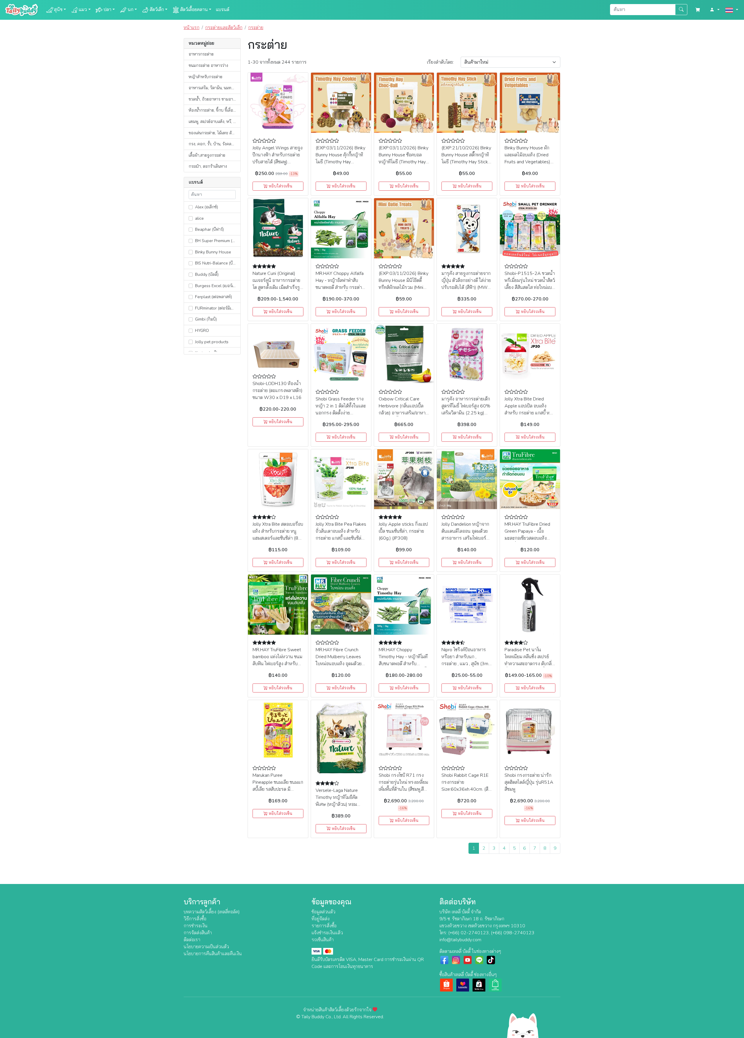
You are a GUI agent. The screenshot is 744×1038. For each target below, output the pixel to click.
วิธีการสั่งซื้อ (195, 919)
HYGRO (201, 330)
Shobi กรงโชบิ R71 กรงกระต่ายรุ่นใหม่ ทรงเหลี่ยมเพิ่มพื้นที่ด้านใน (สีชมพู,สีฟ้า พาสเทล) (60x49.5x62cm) (404, 789)
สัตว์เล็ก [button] (157, 9)
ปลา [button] (107, 9)
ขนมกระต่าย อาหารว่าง (208, 65)
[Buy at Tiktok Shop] (479, 985)
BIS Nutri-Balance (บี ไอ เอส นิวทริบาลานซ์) (217, 263)
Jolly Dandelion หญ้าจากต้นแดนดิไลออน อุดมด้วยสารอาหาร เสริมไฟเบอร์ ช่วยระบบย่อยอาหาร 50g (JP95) (465, 538)
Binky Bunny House (212, 252)
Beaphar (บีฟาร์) (209, 229)
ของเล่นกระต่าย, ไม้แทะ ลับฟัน (214, 133)
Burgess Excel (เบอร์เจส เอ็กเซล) (217, 286)
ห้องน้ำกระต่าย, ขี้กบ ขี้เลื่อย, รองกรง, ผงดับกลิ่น (214, 110)
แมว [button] (83, 9)
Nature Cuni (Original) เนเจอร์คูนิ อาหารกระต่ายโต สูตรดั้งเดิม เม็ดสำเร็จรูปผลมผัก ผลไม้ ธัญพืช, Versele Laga (278, 287)
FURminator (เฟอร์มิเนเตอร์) (217, 308)
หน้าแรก (191, 27)
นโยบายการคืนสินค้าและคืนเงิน (213, 954)
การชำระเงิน (196, 926)
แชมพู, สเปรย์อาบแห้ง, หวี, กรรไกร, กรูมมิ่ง (214, 121)
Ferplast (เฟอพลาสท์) (213, 297)
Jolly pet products (211, 342)
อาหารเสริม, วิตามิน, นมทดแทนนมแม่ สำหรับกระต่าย (214, 88)
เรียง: (440, 62)
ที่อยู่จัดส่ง (321, 919)
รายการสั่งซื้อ (324, 926)
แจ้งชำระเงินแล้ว (327, 933)
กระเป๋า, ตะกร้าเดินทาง (208, 166)
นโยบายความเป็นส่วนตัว (206, 947)
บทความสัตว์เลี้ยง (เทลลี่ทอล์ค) (212, 912)
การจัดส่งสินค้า (198, 933)
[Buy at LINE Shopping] (495, 985)
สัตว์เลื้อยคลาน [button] (194, 9)
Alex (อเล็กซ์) (206, 207)
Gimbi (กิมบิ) (205, 319)
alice (199, 218)
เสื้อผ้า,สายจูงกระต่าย (207, 155)
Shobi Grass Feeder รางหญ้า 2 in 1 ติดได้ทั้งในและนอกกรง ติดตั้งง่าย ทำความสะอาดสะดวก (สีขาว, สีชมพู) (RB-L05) (341, 413)
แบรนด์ (222, 9)
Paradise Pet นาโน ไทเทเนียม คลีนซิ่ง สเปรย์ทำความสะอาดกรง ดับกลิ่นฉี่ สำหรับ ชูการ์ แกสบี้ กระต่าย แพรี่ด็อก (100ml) (530, 664)
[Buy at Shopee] (446, 985)
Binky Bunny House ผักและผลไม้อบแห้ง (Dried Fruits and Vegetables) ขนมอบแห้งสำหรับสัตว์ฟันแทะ (528, 162)
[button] (714, 10)
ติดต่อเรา (192, 940)
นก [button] (130, 9)
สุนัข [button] (58, 9)
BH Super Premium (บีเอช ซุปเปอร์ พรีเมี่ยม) (217, 241)
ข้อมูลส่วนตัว (323, 912)
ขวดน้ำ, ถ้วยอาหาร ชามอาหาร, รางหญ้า (214, 99)
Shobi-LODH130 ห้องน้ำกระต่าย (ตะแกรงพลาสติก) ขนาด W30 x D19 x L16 (278, 390)
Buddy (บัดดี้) (206, 274)
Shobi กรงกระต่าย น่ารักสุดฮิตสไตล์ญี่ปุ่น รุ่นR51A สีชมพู (529, 782)
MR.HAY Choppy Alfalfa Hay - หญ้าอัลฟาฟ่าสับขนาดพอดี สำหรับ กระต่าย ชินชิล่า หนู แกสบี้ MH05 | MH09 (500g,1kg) (340, 287)
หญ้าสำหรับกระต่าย (205, 77)
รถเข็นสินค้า (323, 940)
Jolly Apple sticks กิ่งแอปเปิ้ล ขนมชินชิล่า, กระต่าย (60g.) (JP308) (403, 531)
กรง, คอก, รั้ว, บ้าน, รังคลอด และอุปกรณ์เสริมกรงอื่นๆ (214, 144)
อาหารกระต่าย (201, 54)
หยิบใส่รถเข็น (279, 186)
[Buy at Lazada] (463, 985)
